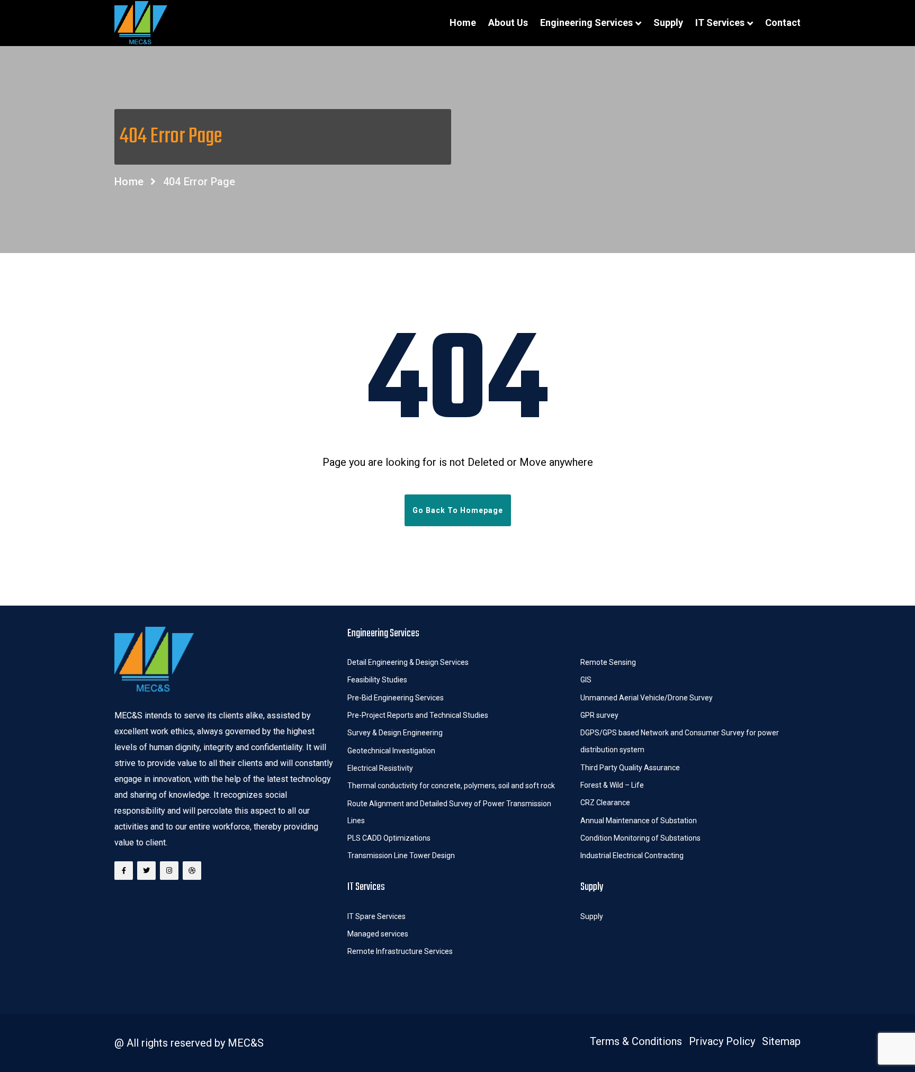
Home (463, 22)
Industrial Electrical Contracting (632, 855)
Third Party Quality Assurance (630, 767)
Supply (668, 22)
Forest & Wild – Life (612, 785)
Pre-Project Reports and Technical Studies (417, 715)
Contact (783, 22)
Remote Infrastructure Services (400, 951)
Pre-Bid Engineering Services (395, 697)
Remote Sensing (608, 662)
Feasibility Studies (377, 679)
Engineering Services (586, 22)
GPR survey (599, 715)
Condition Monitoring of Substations (641, 838)
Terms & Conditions (636, 1041)
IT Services (719, 22)
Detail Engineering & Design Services (408, 662)
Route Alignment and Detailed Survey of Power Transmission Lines (449, 812)
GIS (585, 679)
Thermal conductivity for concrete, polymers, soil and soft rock (451, 785)
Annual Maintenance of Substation (638, 820)
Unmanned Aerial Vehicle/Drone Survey (646, 697)
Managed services (377, 934)
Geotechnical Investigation (391, 750)
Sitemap (781, 1041)
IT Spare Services (376, 916)
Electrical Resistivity (380, 768)
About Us (508, 22)
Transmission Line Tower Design (401, 855)
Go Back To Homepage (457, 510)
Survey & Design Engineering (395, 732)
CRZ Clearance (605, 802)
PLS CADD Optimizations (388, 838)
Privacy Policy (722, 1041)
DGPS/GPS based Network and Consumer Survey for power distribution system (679, 741)
